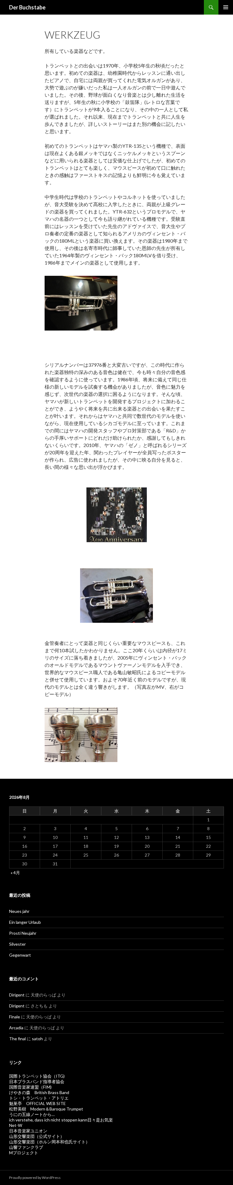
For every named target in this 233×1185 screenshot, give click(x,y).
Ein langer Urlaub (25, 922)
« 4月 (15, 872)
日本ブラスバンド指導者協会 (36, 1081)
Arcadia (16, 1027)
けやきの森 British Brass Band (39, 1092)
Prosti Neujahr (22, 933)
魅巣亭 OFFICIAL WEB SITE (37, 1103)
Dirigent (17, 994)
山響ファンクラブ (26, 1147)
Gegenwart (20, 955)
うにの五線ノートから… (32, 1114)
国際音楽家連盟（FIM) (30, 1087)
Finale (14, 1016)
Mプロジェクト (23, 1152)
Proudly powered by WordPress (35, 1177)
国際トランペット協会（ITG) (37, 1076)
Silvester (17, 944)
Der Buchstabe (27, 7)
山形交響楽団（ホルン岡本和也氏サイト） (49, 1141)
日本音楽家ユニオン (28, 1130)
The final (17, 1038)
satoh (37, 1038)
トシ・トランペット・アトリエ (39, 1097)
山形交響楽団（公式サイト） (36, 1136)
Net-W (15, 1125)
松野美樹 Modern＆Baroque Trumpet (46, 1108)
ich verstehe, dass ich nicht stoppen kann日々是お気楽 (61, 1119)
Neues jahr (19, 911)
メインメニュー (225, 7)
